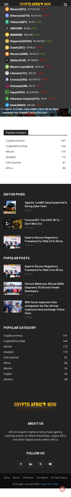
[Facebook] (20, 464)
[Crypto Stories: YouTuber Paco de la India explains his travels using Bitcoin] (35, 109)
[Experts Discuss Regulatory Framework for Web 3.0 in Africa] (12, 242)
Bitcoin (16, 477)
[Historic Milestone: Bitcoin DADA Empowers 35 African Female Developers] (13, 288)
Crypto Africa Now (49, 484)
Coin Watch (42, 477)
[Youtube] (50, 464)
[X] (40, 464)
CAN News (28, 477)
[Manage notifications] (62, 489)
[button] (6, 5)
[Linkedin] (30, 464)
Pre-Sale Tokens (59, 477)
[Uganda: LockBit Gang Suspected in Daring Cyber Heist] (10, 207)
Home (7, 477)
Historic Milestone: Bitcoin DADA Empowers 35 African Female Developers (44, 287)
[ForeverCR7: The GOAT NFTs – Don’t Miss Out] (13, 223)
